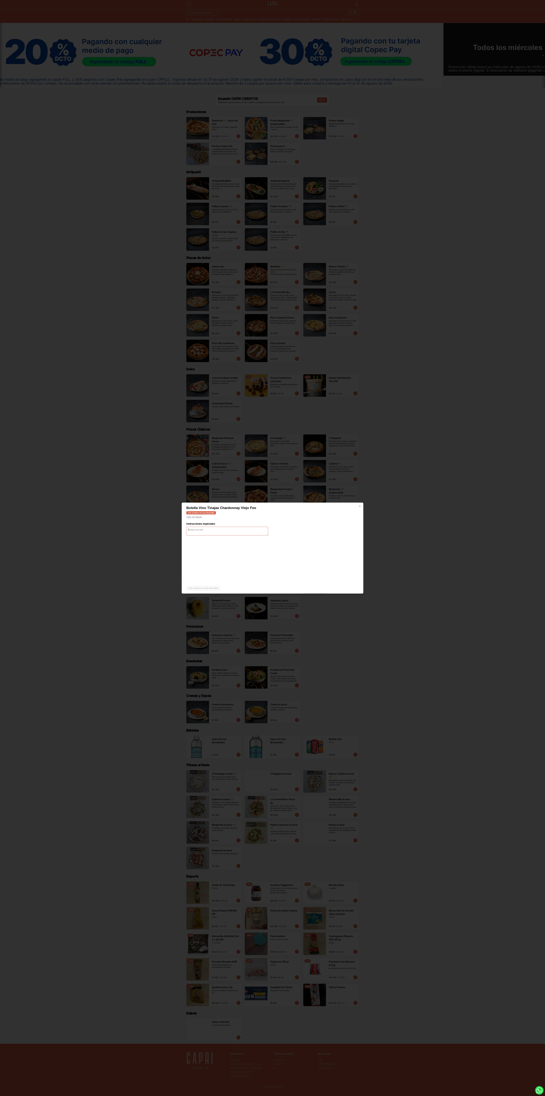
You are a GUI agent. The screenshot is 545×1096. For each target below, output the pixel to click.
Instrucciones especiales (200, 523)
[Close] (360, 506)
